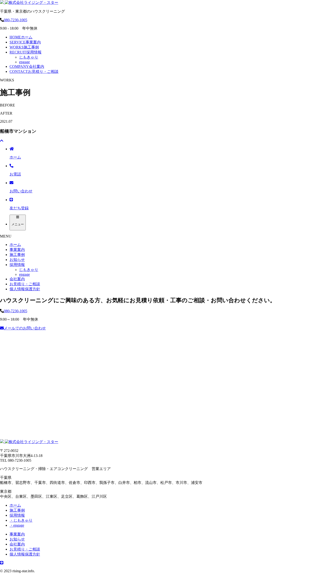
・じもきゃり (21, 520)
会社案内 (27, 66)
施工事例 (24, 47)
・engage (17, 525)
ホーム (21, 37)
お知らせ (17, 260)
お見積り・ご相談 (34, 71)
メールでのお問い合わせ (25, 328)
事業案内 (25, 42)
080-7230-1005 (15, 20)
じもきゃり (28, 57)
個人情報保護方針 (25, 289)
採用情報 (26, 52)
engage (24, 62)
